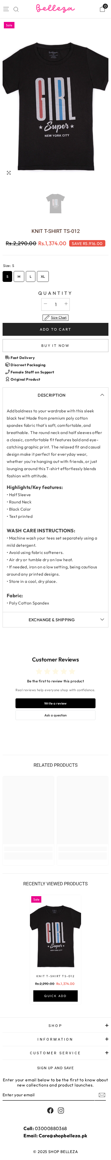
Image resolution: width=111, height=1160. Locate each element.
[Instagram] (61, 1110)
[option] (55, 100)
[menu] (6, 9)
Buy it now (55, 345)
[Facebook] (50, 1110)
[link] (28, 849)
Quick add (55, 996)
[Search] (16, 9)
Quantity (55, 293)
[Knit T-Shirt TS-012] (55, 933)
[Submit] (101, 1095)
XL (43, 275)
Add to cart (56, 329)
